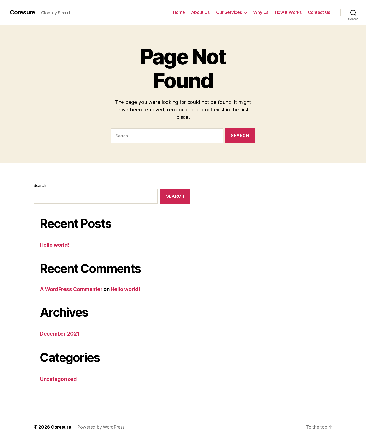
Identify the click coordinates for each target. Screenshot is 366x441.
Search (40, 185)
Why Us (261, 12)
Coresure (22, 12)
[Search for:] (166, 136)
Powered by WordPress (101, 427)
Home (179, 12)
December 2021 (60, 334)
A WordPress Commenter (71, 289)
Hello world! (54, 245)
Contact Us (319, 12)
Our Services (229, 12)
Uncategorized (58, 379)
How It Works (288, 12)
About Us (200, 12)
